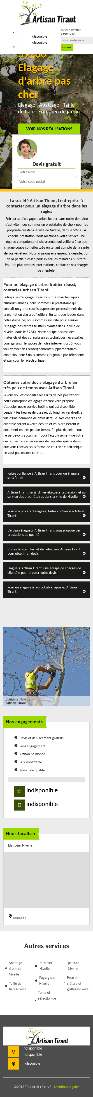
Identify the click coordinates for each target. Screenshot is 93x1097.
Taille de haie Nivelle (17, 986)
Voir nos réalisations (49, 129)
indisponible (38, 36)
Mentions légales (66, 1087)
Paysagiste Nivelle (47, 981)
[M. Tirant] (46, 12)
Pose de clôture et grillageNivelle (77, 983)
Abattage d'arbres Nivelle (15, 968)
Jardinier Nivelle (46, 966)
